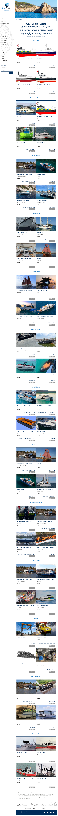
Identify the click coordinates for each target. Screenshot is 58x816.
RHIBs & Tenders (5, 32)
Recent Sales (4, 46)
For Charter (3, 40)
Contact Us (4, 54)
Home (2, 18)
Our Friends (4, 60)
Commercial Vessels (5, 23)
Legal (2, 56)
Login (11, 73)
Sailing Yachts (4, 27)
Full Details (32, 67)
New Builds (3, 21)
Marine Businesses (5, 38)
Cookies (3, 58)
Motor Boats (4, 25)
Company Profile (5, 52)
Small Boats (4, 34)
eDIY (24, 812)
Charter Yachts (4, 36)
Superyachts (4, 30)
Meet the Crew (4, 50)
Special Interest (4, 44)
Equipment (3, 42)
